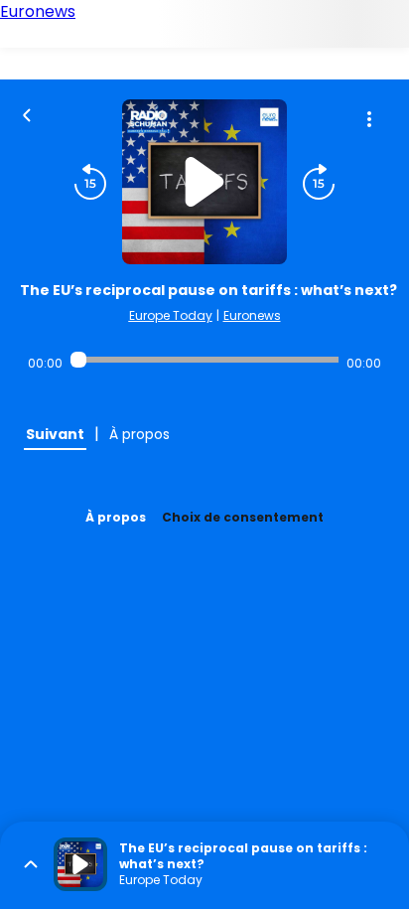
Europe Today (170, 315)
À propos (115, 517)
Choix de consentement (243, 517)
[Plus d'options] (369, 119)
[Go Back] (27, 113)
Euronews (252, 315)
